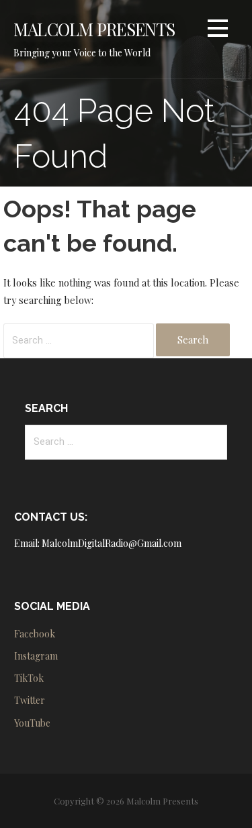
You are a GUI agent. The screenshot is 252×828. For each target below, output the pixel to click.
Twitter (29, 700)
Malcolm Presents (94, 28)
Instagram (36, 656)
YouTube (32, 723)
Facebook (34, 633)
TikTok (29, 678)
